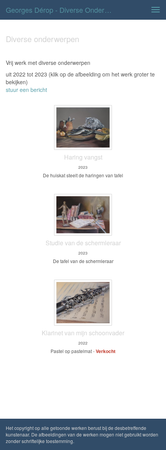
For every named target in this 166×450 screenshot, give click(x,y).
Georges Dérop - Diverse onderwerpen (63, 10)
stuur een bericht (26, 89)
